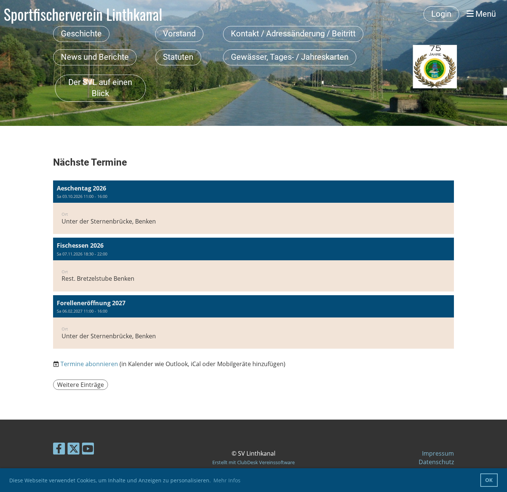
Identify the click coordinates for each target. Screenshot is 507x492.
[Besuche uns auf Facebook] (59, 450)
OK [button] (489, 479)
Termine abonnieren (89, 364)
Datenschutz (436, 462)
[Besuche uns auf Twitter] (73, 450)
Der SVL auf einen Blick (100, 88)
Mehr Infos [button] (227, 480)
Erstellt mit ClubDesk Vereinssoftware (253, 462)
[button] (253, 207)
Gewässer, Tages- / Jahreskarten (290, 57)
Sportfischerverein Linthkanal (83, 14)
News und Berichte (95, 57)
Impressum (438, 453)
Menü (485, 14)
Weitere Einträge (80, 385)
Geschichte (81, 33)
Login (441, 14)
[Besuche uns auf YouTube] (88, 450)
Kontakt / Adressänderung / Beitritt (293, 33)
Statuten (178, 57)
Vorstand (179, 33)
